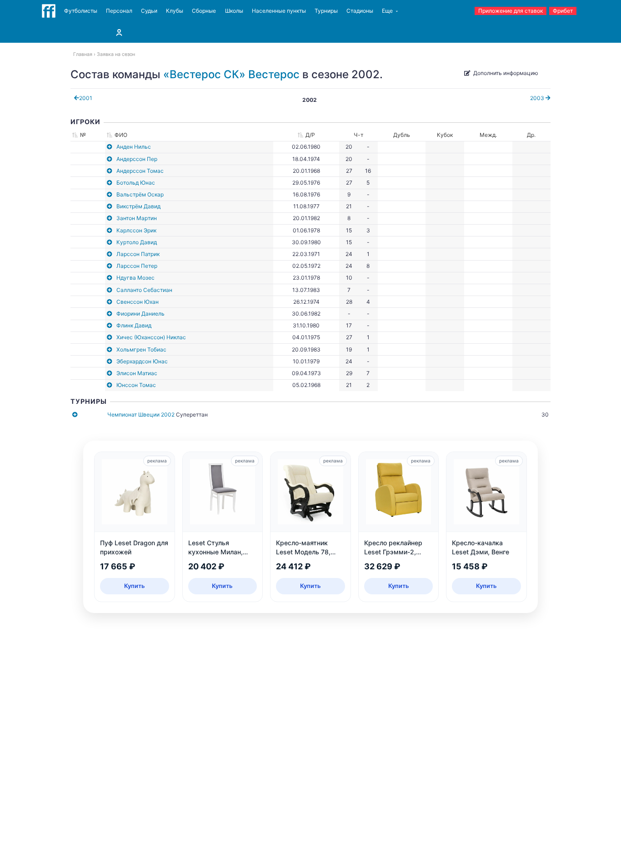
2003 (538, 98)
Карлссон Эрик (136, 230)
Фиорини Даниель (140, 313)
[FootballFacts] (49, 11)
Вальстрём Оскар (140, 194)
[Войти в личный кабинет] (119, 32)
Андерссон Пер (136, 159)
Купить (134, 585)
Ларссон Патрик (138, 254)
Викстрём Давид (138, 206)
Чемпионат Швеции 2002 (141, 414)
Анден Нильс (133, 146)
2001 (85, 98)
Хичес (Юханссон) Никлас (151, 337)
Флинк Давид (133, 325)
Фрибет (563, 10)
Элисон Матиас (136, 373)
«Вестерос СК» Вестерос (231, 74)
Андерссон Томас (140, 170)
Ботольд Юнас (135, 182)
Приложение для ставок (510, 10)
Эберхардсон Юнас (142, 361)
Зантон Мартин (136, 218)
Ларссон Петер (136, 265)
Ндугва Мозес (135, 277)
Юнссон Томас (136, 385)
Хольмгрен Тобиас (141, 349)
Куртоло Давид (136, 242)
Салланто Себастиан (144, 289)
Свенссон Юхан (137, 301)
